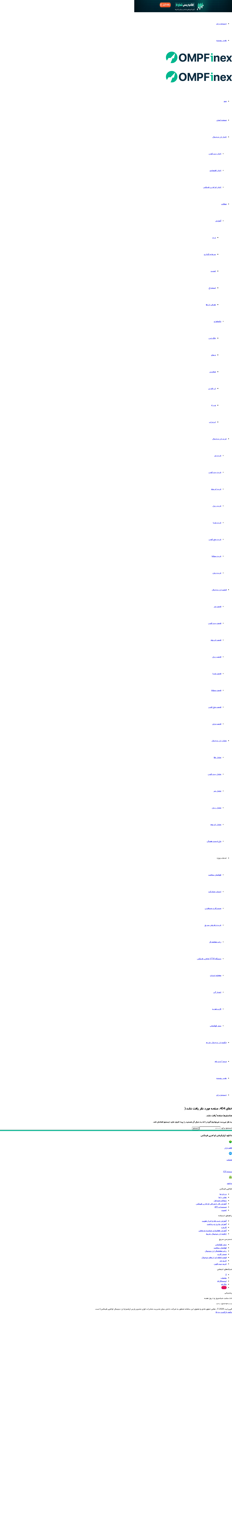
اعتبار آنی (217, 992)
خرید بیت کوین (215, 472)
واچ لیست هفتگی (214, 841)
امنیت (213, 271)
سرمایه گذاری (210, 254)
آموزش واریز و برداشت (217, 1224)
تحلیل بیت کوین (214, 774)
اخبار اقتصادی (215, 170)
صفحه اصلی (221, 120)
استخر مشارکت (214, 891)
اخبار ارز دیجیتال (219, 137)
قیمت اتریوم (216, 640)
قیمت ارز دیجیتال (219, 589)
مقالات (224, 204)
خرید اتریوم (216, 489)
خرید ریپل (217, 506)
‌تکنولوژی (217, 321)
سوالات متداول (220, 1200)
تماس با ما (223, 1197)
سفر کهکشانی (215, 1025)
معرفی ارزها (211, 304)
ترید (214, 237)
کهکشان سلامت (214, 874)
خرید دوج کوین (215, 539)
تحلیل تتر (217, 791)
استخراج (212, 288)
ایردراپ (212, 422)
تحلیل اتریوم (216, 824)
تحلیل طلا (217, 757)
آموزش (218, 220)
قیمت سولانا (216, 690)
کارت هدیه (216, 1009)
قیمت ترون (216, 724)
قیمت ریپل (216, 656)
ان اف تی (212, 388)
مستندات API (221, 1207)
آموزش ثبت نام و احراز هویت (214, 1221)
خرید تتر (217, 455)
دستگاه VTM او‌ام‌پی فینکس (209, 958)
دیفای (213, 355)
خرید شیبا (217, 522)
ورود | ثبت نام (221, 1061)
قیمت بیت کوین (214, 623)
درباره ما (223, 1194)
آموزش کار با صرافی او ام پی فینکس (211, 1203)
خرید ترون (217, 573)
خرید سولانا (216, 556)
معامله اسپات (215, 975)
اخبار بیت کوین (215, 153)
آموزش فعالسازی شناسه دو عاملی (213, 1230)
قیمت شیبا (217, 673)
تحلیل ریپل (216, 807)
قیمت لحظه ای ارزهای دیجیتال (214, 1257)
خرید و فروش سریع (213, 925)
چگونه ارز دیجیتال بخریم (216, 1042)
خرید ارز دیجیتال (219, 438)
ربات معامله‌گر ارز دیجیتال (216, 1251)
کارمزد (224, 1227)
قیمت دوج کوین (214, 707)
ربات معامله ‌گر (215, 942)
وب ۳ (213, 405)
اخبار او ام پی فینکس (212, 187)
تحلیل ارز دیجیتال (219, 740)
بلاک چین (212, 338)
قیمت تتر (217, 606)
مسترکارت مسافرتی (213, 908)
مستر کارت (222, 1254)
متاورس (212, 371)
